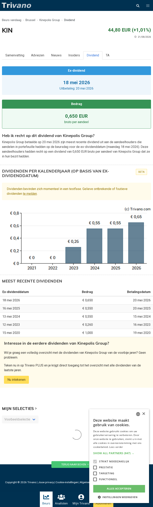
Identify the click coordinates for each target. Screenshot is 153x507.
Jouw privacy (46, 482)
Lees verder (116, 447)
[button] (148, 6)
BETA (141, 172)
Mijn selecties (18, 408)
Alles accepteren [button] (119, 488)
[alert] (119, 456)
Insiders (74, 55)
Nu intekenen (16, 380)
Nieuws (56, 55)
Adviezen (37, 55)
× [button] (143, 413)
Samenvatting (14, 55)
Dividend (93, 55)
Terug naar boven (74, 464)
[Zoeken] (137, 5)
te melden (30, 194)
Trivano (31, 482)
